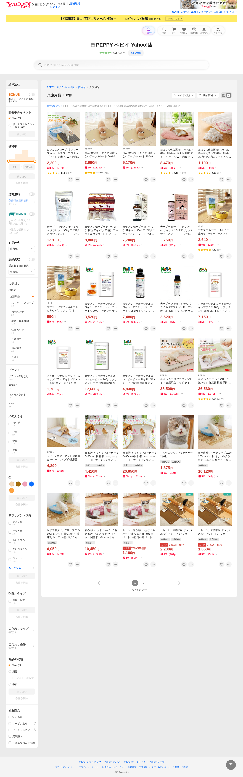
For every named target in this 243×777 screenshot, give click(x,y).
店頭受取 (14, 259)
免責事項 (132, 767)
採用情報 (143, 767)
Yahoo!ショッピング (89, 761)
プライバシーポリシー (66, 767)
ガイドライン (119, 767)
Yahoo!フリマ (157, 761)
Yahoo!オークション (134, 761)
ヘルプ (233, 11)
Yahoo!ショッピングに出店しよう (209, 11)
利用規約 (106, 767)
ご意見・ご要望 (180, 767)
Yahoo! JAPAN (180, 11)
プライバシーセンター (89, 767)
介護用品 (54, 95)
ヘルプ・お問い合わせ (160, 767)
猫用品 (82, 87)
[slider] (8, 161)
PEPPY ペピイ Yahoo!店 (60, 87)
